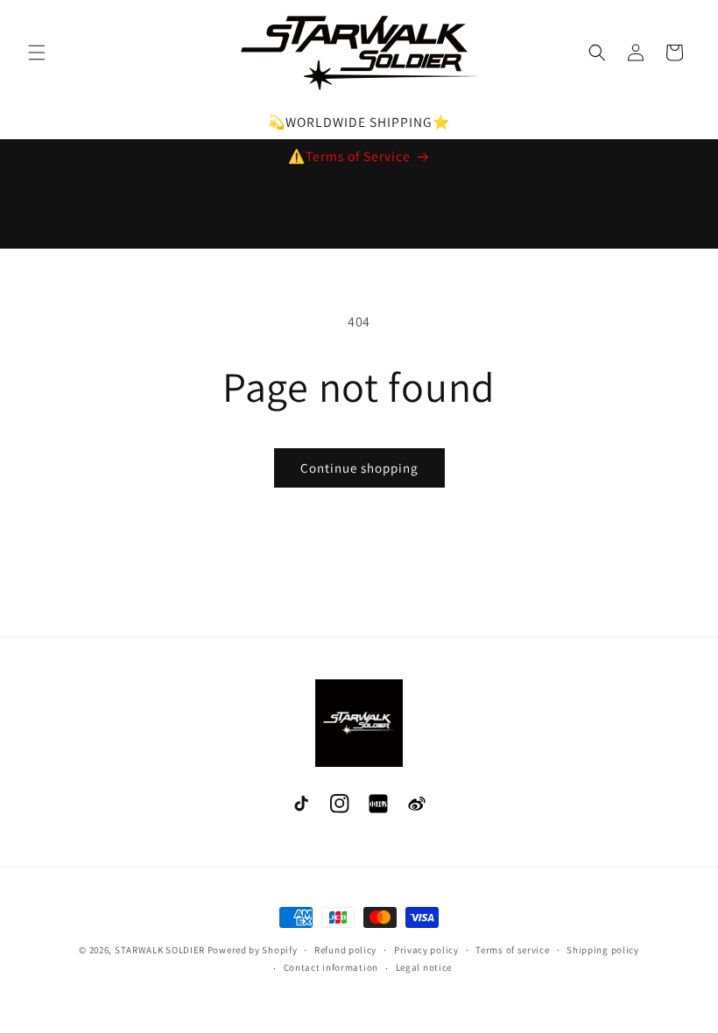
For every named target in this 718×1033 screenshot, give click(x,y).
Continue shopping (359, 468)
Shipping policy (603, 950)
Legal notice (424, 967)
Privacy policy (426, 950)
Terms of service (512, 950)
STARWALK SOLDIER (160, 950)
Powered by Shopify (253, 950)
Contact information (331, 967)
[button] (37, 52)
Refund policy (345, 950)
